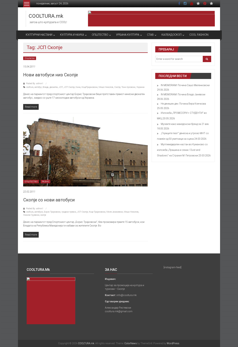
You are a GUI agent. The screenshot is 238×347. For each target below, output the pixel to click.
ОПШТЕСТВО (100, 34)
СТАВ (150, 34)
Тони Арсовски (128, 87)
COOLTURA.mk (46, 16)
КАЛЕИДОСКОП (172, 34)
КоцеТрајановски (90, 87)
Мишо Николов (106, 87)
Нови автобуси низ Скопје (50, 74)
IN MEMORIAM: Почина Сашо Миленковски (185, 85)
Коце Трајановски (97, 212)
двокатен (53, 87)
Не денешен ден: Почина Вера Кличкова (183, 103)
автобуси (38, 212)
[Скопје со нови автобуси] (85, 151)
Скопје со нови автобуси (49, 199)
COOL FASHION (198, 34)
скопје (43, 215)
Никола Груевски (31, 215)
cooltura (29, 87)
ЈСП (61, 87)
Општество (30, 58)
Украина (140, 87)
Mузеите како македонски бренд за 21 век (185, 124)
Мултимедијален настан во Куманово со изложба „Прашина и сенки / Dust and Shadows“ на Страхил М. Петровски (182, 150)
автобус (38, 87)
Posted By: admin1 (35, 83)
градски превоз (69, 212)
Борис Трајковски (52, 212)
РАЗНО (45, 181)
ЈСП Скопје (69, 87)
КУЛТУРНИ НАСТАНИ (39, 34)
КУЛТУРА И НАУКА (72, 34)
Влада (45, 87)
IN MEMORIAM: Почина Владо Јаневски (183, 94)
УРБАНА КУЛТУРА (127, 34)
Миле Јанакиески (114, 212)
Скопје (117, 87)
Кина (78, 87)
